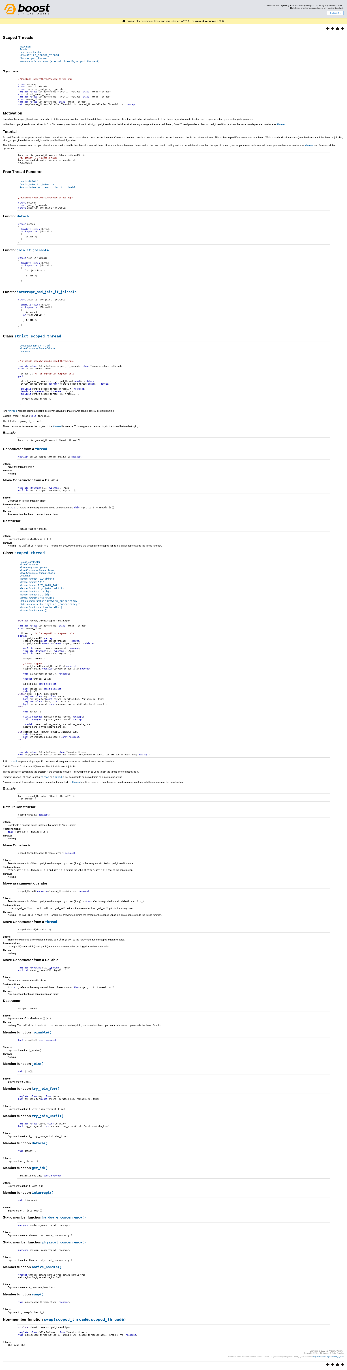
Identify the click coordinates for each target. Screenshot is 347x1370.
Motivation (25, 46)
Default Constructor (30, 562)
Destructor (25, 351)
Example (9, 432)
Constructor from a (35, 345)
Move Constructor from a (38, 570)
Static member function (50, 601)
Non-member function (60, 61)
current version (204, 21)
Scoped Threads (18, 37)
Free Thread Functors (31, 52)
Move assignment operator (34, 567)
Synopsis (11, 71)
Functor (29, 181)
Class (39, 55)
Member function (37, 578)
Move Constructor (29, 564)
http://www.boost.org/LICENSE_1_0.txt (328, 1357)
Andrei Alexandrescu (314, 8)
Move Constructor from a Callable (37, 348)
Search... (336, 13)
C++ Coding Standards (334, 8)
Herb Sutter (295, 8)
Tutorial (23, 49)
